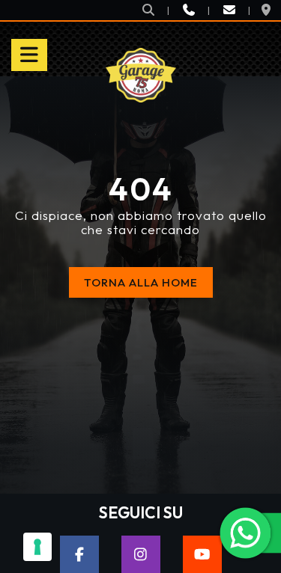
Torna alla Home (141, 282)
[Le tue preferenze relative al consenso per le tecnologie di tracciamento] (37, 547)
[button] (148, 10)
